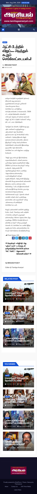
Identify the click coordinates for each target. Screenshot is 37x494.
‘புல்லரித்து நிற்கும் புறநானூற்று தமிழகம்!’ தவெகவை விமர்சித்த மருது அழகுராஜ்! (17, 445)
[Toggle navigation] (19, 29)
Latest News (17, 490)
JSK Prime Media (26, 486)
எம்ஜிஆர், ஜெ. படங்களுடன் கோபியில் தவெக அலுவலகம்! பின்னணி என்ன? (23, 248)
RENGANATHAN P (11, 65)
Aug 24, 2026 (11, 384)
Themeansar (18, 484)
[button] (34, 29)
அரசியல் (5, 42)
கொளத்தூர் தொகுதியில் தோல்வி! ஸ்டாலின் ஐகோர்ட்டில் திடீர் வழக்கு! (16, 295)
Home (6, 486)
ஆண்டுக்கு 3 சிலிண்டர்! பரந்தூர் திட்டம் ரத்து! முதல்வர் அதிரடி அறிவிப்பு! (17, 318)
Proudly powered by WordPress (12, 482)
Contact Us (14, 486)
